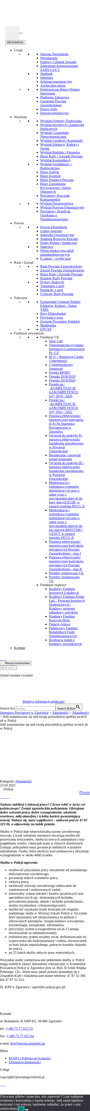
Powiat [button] (19, 223)
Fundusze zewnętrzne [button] (29, 333)
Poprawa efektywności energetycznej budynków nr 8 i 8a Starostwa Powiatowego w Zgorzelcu (66, 423)
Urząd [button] (18, 50)
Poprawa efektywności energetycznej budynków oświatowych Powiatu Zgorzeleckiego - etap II (66, 563)
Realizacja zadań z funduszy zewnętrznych (65, 642)
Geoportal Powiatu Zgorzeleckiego (53, 103)
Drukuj (8, 789)
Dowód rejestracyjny (54, 113)
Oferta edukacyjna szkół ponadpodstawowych (57, 252)
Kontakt (19, 648)
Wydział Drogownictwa (56, 203)
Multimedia (48, 325)
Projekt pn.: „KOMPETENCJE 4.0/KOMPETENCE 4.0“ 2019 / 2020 (63, 390)
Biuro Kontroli (50, 176)
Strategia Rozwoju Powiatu (59, 239)
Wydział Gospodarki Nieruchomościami (54, 134)
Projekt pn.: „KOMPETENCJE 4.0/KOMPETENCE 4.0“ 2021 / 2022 (63, 406)
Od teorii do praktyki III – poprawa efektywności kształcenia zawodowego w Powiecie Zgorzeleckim (67, 471)
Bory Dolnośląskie (53, 313)
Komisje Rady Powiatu (56, 278)
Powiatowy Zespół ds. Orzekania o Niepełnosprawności (55, 215)
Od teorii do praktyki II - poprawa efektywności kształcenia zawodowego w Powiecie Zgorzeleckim (66, 443)
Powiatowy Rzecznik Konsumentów (55, 197)
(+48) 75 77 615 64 (20, 1036)
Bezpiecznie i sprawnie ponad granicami (65, 457)
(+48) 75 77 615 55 (19, 1028)
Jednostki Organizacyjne (57, 235)
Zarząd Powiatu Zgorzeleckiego (62, 270)
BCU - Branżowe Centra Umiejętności (66, 359)
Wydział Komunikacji (55, 160)
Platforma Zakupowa (54, 97)
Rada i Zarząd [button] (23, 262)
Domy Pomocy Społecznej (58, 243)
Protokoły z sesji (51, 290)
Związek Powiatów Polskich (60, 321)
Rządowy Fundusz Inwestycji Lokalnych (64, 591)
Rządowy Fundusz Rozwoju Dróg (62, 618)
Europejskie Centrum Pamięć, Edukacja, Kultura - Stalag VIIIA (60, 305)
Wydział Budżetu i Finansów (60, 152)
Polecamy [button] (21, 298)
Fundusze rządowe (53, 585)
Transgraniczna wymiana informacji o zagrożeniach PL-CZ (67, 349)
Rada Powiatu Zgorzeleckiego (61, 266)
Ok (21, 1108)
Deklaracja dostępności (25, 1062)
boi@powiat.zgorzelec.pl (27, 1043)
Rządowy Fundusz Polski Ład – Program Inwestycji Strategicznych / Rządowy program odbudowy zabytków (67, 604)
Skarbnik (46, 74)
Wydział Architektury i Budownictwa (55, 166)
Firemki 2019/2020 (62, 380)
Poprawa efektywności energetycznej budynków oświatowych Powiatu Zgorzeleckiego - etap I (66, 547)
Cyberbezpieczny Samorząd (61, 366)
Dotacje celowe (59, 624)
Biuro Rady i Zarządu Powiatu (61, 156)
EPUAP (46, 329)
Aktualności (23, 781)
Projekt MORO (59, 372)
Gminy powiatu (51, 231)
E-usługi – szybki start (55, 258)
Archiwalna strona (53, 85)
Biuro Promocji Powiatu (57, 180)
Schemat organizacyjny (56, 81)
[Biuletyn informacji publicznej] (12, 33)
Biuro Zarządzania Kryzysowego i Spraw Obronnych (55, 188)
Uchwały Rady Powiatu (56, 294)
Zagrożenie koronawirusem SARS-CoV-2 (59, 68)
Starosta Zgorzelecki (54, 54)
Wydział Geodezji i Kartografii (61, 140)
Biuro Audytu (49, 172)
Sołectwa (46, 247)
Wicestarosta (48, 58)
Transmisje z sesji (52, 286)
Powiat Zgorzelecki (53, 227)
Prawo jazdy (48, 109)
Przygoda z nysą (51, 317)
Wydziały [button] (20, 117)
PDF (86, 793)
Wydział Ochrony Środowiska (61, 121)
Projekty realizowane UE (66, 573)
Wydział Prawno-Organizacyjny (62, 207)
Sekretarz (46, 78)
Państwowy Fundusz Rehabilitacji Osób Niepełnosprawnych (63, 632)
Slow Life (56, 341)
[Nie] (26, 1109)
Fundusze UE (49, 337)
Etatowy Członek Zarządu (58, 62)
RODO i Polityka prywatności (30, 1058)
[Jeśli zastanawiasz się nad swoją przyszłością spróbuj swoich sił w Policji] (1, 797)
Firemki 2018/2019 (62, 376)
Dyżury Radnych (52, 282)
